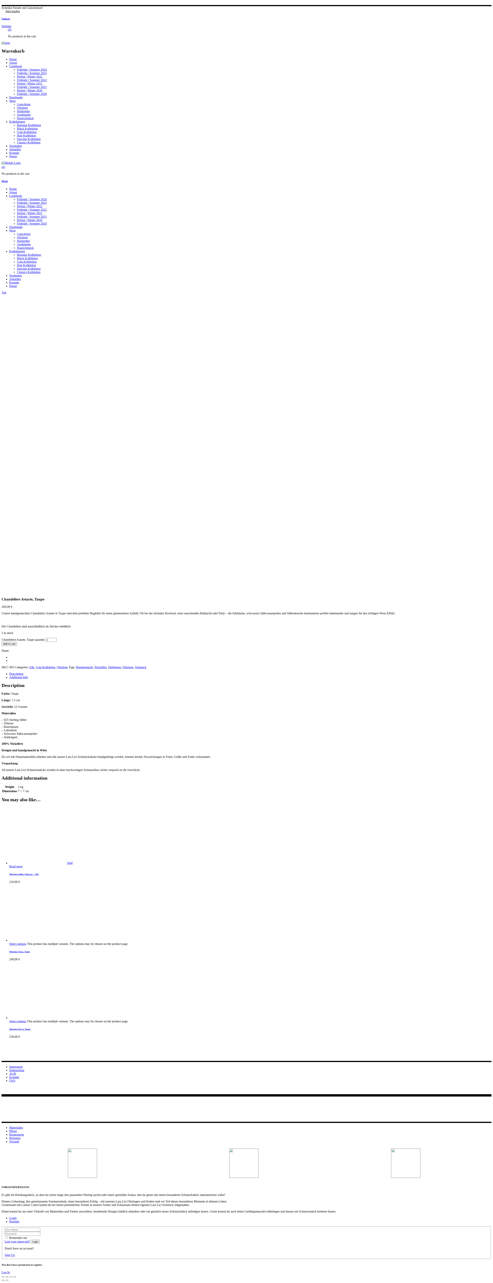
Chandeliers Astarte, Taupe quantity (23, 639)
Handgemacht (84, 667)
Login (13, 1218)
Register (14, 1221)
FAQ (12, 1080)
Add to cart (9, 643)
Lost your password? (17, 1241)
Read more (16, 866)
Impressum (16, 1066)
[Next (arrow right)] (6, 1280)
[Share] (10, 1276)
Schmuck (140, 667)
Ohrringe (62, 667)
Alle (31, 667)
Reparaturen (16, 1134)
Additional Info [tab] (18, 677)
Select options (17, 943)
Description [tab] (16, 673)
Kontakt (14, 1077)
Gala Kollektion (45, 667)
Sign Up (10, 1255)
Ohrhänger (114, 667)
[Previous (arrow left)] (3, 1280)
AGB (12, 1073)
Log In (6, 1272)
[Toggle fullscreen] (6, 1276)
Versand (14, 1141)
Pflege (13, 1131)
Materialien (16, 1127)
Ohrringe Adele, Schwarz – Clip (24, 874)
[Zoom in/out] (3, 1276)
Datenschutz (16, 1070)
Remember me (18, 1237)
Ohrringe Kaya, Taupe (19, 1029)
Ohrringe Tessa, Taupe (19, 951)
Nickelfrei (100, 667)
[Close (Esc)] (14, 1276)
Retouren (14, 1138)
